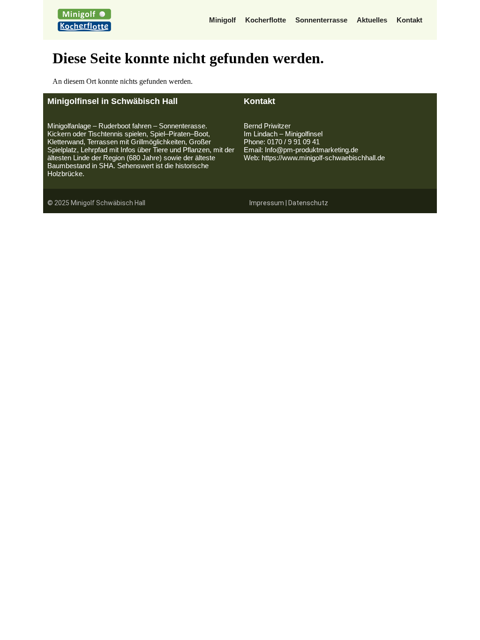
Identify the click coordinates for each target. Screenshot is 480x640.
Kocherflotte (265, 20)
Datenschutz (308, 203)
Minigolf (222, 20)
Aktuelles (372, 20)
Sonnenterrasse (321, 20)
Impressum (266, 203)
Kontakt (409, 20)
